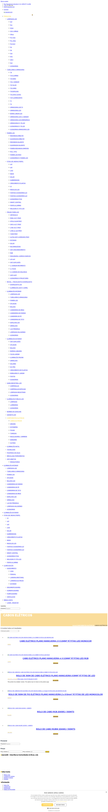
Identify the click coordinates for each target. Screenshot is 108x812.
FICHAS (12, 430)
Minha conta (8, 600)
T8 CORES (13, 88)
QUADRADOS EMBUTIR (17, 139)
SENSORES (13, 440)
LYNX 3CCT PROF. (15, 227)
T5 (11, 101)
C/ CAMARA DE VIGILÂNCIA (18, 272)
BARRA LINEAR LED (16, 113)
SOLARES (13, 364)
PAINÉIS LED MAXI (15, 155)
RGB (11, 253)
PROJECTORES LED (13, 212)
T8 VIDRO (13, 79)
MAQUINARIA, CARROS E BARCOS (20, 256)
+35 (5, 5)
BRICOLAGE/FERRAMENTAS (16, 456)
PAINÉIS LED (11, 133)
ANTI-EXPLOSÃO (15, 262)
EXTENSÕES (14, 427)
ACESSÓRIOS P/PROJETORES (19, 278)
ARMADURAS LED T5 (16, 107)
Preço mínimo (4, 751)
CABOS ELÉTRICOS (16, 421)
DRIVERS (13, 424)
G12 (11, 53)
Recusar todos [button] (60, 804)
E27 (11, 22)
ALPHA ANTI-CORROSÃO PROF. (19, 237)
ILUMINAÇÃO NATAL (13, 446)
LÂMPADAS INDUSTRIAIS (17, 392)
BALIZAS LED (11, 481)
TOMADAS (13, 433)
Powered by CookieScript (54, 810)
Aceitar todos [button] (47, 804)
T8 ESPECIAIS (14, 91)
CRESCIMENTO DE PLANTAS (19, 370)
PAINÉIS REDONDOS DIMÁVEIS (19, 148)
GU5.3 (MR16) (14, 31)
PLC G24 (12, 37)
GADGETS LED (11, 415)
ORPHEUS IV (14, 215)
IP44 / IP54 (13, 151)
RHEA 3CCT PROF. (15, 218)
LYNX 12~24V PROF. (16, 231)
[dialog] (54, 801)
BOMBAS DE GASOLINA (14, 411)
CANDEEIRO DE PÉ (16, 316)
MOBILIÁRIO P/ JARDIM (17, 373)
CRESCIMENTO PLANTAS (18, 183)
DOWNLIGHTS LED (16, 284)
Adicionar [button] (55, 645)
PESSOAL (13, 574)
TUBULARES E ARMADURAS (15, 69)
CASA (12, 571)
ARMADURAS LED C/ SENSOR (19, 117)
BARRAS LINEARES (16, 351)
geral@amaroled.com (9, 7)
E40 (11, 63)
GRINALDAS (13, 326)
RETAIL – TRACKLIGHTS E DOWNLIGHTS (19, 282)
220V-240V (13, 275)
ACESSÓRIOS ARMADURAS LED (19, 129)
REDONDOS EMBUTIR (16, 136)
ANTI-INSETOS (11, 459)
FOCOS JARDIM (14, 354)
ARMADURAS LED (15, 110)
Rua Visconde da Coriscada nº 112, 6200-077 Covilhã (17, 4)
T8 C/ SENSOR (14, 82)
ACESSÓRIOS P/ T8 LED (17, 126)
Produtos (7, 16)
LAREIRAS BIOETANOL (17, 577)
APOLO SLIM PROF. (16, 221)
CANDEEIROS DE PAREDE (18, 313)
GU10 (11, 28)
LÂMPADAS (13, 402)
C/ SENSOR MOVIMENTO (17, 265)
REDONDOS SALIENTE (17, 142)
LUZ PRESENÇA (15, 329)
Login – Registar (13, 603)
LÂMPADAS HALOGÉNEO (17, 332)
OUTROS (12, 443)
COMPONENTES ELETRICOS (15, 418)
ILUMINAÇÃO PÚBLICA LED (15, 399)
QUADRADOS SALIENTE (17, 145)
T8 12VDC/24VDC (15, 94)
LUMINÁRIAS (14, 405)
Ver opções (55, 680)
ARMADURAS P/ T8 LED (17, 123)
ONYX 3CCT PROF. (15, 224)
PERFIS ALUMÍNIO (15, 205)
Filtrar (47, 751)
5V (11, 186)
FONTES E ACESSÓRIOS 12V (18, 193)
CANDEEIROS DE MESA (17, 310)
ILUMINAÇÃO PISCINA (16, 357)
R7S (11, 56)
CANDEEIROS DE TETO (17, 319)
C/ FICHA (13, 269)
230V (11, 170)
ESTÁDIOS (13, 240)
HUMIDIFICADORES (13, 590)
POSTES (12, 376)
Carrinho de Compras (9, 776)
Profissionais (7, 788)
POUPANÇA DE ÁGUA (13, 453)
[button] (54, 808)
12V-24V (12, 259)
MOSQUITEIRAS (15, 462)
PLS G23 (12, 44)
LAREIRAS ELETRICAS (17, 580)
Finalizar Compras (8, 777)
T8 (11, 72)
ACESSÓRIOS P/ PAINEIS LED (19, 158)
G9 (11, 50)
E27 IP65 (12, 367)
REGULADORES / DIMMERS (18, 436)
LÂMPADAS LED (12, 19)
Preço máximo (26, 751)
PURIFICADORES (12, 593)
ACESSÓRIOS (14, 66)
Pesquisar (3, 608)
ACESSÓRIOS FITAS (16, 199)
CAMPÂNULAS (14, 386)
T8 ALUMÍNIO (14, 75)
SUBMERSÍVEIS (14, 180)
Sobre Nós (6, 785)
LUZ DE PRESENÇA (13, 503)
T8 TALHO (13, 85)
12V (11, 164)
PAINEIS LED (11, 474)
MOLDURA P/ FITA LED (17, 208)
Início (74, 625)
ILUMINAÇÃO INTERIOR (14, 291)
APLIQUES (13, 303)
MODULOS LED (14, 189)
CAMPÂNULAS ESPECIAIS (18, 389)
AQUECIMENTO (11, 568)
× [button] (106, 792)
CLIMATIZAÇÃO (8, 565)
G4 (11, 47)
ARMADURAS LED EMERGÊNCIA (20, 120)
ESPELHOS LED (15, 322)
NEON (12, 174)
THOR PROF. (14, 234)
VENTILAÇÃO (11, 597)
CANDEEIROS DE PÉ (13, 487)
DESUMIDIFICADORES (13, 587)
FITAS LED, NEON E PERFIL (15, 161)
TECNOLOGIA (11, 449)
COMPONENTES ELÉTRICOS (85, 625)
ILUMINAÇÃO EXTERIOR (14, 339)
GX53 (11, 60)
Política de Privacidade (9, 789)
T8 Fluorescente (16, 98)
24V (11, 167)
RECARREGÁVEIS (15, 246)
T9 (11, 104)
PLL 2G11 (13, 41)
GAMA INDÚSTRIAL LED (14, 383)
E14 (11, 25)
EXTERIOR (13, 584)
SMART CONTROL (15, 202)
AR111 (12, 34)
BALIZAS (12, 307)
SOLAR (12, 177)
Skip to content (4, 1)
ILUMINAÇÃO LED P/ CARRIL (19, 288)
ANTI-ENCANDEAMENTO (17, 250)
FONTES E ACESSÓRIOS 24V (18, 196)
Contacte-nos (7, 786)
